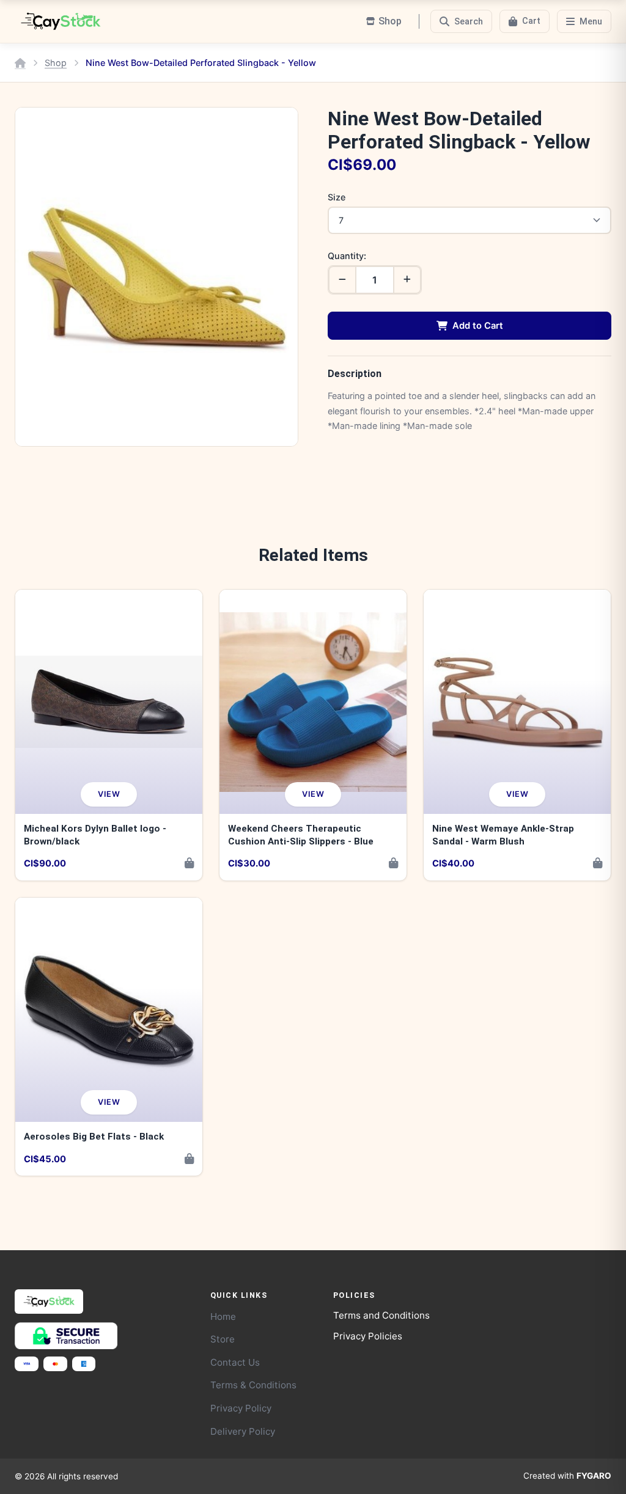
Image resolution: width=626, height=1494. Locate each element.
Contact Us (235, 1362)
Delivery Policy (242, 1431)
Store (222, 1339)
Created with (567, 1476)
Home (223, 1316)
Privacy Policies (367, 1336)
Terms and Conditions (381, 1315)
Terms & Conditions (253, 1385)
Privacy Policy (240, 1408)
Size (336, 197)
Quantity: (347, 256)
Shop (56, 62)
